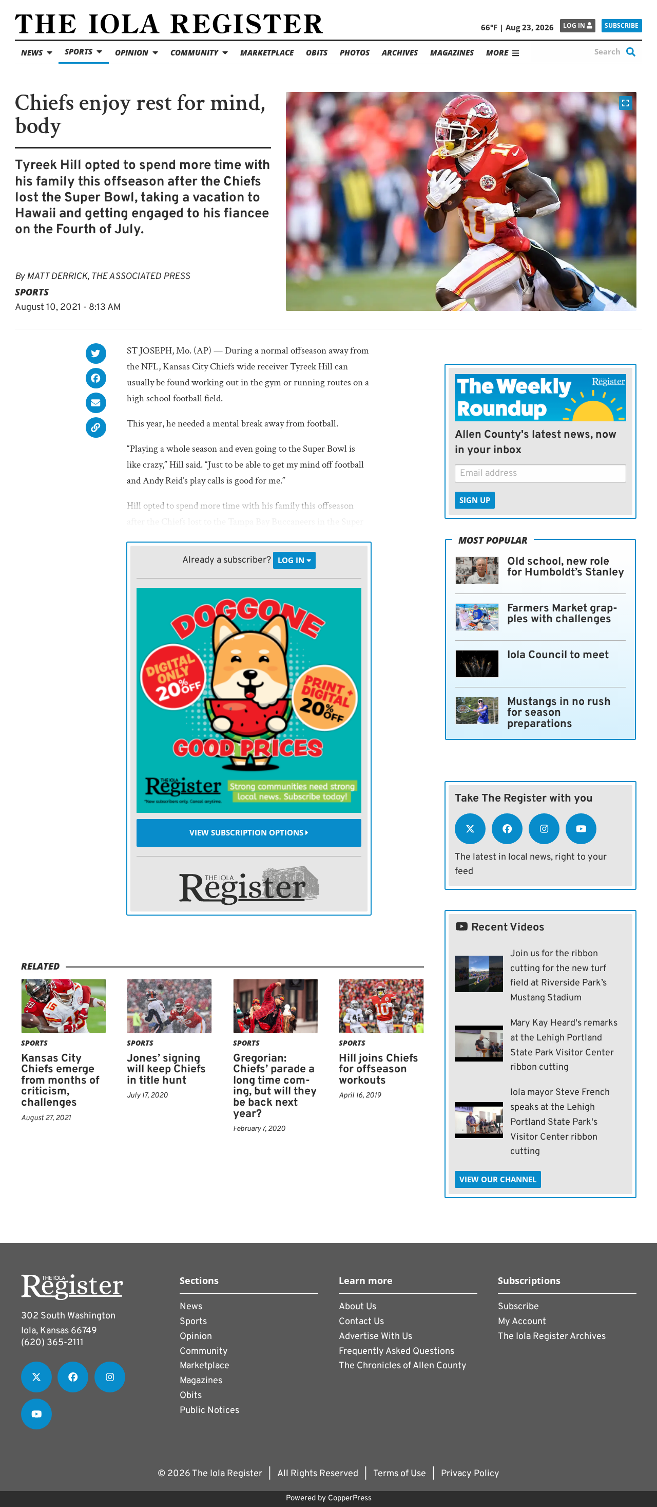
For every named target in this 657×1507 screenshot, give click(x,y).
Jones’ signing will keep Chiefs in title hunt (166, 1070)
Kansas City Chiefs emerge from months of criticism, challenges (60, 1081)
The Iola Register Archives (552, 1337)
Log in (575, 25)
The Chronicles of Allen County (403, 1366)
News (32, 52)
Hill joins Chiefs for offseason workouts (378, 1070)
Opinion (131, 52)
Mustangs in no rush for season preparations (559, 713)
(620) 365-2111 (52, 1343)
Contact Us (361, 1322)
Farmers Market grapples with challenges (562, 614)
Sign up (474, 500)
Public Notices (209, 1411)
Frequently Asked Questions (396, 1351)
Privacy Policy (470, 1474)
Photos (355, 52)
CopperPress (350, 1498)
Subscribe (622, 25)
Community (194, 52)
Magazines (452, 52)
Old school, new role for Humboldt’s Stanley (565, 567)
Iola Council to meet (558, 655)
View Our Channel (497, 1179)
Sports (78, 51)
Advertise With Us (375, 1337)
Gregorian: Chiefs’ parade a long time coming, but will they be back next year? (275, 1086)
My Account (522, 1322)
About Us (357, 1307)
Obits (316, 52)
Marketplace (267, 52)
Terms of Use (399, 1474)
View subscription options (247, 833)
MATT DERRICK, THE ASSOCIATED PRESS (108, 277)
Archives (400, 52)
